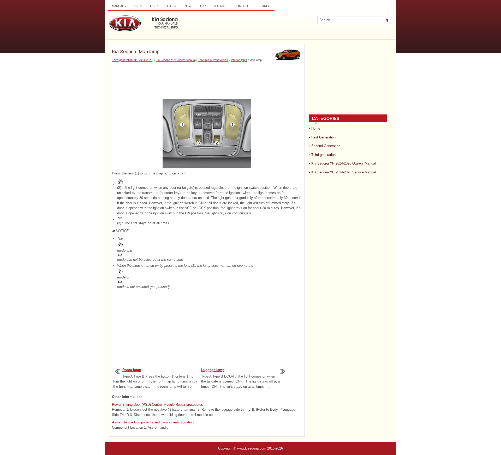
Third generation (323, 155)
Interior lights (239, 60)
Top (203, 6)
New (188, 6)
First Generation (323, 137)
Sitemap (220, 6)
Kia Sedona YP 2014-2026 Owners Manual (343, 163)
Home (315, 128)
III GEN (171, 6)
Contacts (242, 6)
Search (264, 6)
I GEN (138, 6)
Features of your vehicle (213, 60)
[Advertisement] (207, 80)
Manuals (119, 6)
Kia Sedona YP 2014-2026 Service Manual (343, 172)
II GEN (154, 6)
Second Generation (325, 146)
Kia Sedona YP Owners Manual (175, 60)
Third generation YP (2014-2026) (132, 60)
